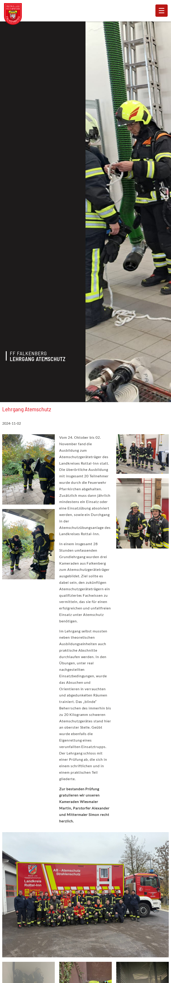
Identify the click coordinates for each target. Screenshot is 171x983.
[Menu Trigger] (161, 10)
